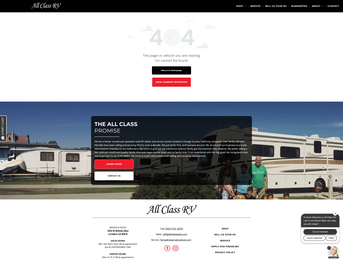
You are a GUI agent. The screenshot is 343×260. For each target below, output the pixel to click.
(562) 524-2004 (174, 228)
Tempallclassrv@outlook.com (175, 240)
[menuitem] (241, 6)
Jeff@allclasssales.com (175, 234)
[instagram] (175, 248)
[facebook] (167, 248)
